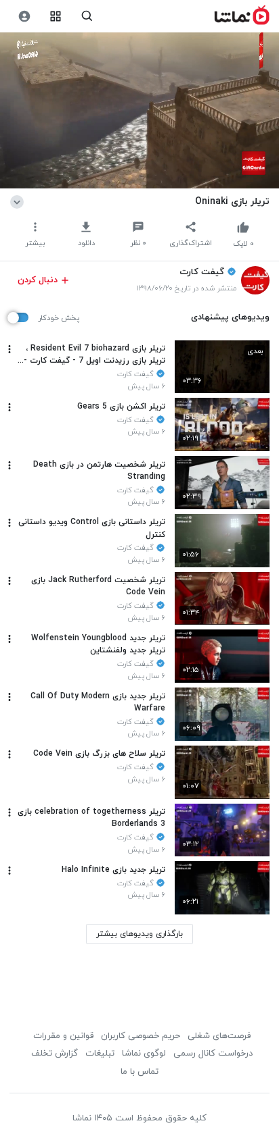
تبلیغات (99, 1053)
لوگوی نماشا (144, 1053)
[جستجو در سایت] (87, 16)
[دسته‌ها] (55, 16)
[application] (139, 110)
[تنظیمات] (24, 16)
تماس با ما (139, 1072)
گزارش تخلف (54, 1053)
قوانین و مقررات (63, 1036)
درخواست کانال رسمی (213, 1053)
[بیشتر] (9, 349)
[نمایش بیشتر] (19, 201)
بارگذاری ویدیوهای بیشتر (139, 934)
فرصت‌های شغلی (219, 1036)
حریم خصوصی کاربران (140, 1036)
